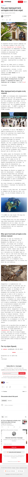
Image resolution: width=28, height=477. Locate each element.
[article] (14, 424)
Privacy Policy (14, 457)
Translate (3, 5)
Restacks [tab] (10, 400)
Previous (5, 391)
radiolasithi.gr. (5, 330)
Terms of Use (20, 455)
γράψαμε (5, 349)
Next (24, 391)
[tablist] (6, 400)
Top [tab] (2, 416)
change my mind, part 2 (6, 423)
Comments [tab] (4, 400)
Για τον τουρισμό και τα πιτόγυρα (11, 47)
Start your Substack (10, 471)
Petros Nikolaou (7, 15)
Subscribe (20, 1)
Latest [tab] (6, 416)
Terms (17, 467)
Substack (8, 474)
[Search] (25, 417)
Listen (25, 16)
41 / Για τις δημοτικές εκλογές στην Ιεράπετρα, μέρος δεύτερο (11, 421)
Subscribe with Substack (15, 452)
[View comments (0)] (7, 19)
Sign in (25, 1)
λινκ (24, 82)
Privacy (13, 467)
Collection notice (23, 467)
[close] (24, 432)
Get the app (20, 471)
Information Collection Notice (16, 456)
